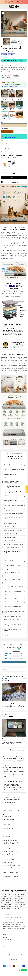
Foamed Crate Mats (19, 894)
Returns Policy (6, 944)
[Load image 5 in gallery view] (21, 41)
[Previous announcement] (2, 2)
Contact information (14, 973)
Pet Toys (17, 908)
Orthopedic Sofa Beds (6, 894)
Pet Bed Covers (18, 906)
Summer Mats (18, 900)
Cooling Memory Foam (7, 131)
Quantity (3, 140)
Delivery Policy (6, 943)
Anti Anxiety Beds (19, 898)
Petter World (8, 968)
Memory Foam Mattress (6, 896)
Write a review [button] (14, 661)
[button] (2, 6)
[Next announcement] (25, 2)
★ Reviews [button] (26, 489)
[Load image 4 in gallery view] (14, 41)
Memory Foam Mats (19, 896)
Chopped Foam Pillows (6, 898)
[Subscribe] (21, 954)
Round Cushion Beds (20, 904)
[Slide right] (26, 42)
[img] (5, 678)
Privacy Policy (6, 941)
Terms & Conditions (7, 939)
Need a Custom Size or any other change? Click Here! (13, 136)
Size (2, 122)
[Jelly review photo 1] (14, 692)
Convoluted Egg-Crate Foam (20, 131)
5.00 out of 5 (18, 647)
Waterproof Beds (5, 902)
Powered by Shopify (14, 968)
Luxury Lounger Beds (6, 900)
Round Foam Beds (19, 902)
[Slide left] (1, 42)
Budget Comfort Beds (6, 906)
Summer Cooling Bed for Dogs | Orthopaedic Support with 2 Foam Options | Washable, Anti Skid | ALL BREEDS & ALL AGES (13, 676)
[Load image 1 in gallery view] (6, 41)
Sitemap (5, 946)
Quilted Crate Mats (5, 908)
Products (5, 937)
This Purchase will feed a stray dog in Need (12, 60)
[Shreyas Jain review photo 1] (14, 728)
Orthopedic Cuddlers (6, 904)
